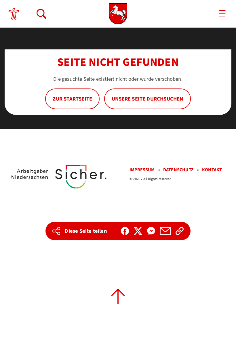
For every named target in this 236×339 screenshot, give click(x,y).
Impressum (142, 170)
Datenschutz (178, 170)
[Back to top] (118, 296)
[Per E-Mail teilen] (165, 231)
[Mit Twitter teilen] (138, 231)
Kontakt (212, 170)
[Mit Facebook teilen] (125, 231)
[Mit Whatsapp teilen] (151, 231)
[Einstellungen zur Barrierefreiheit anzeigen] (14, 14)
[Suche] (41, 14)
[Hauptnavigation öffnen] (222, 14)
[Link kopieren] (180, 231)
